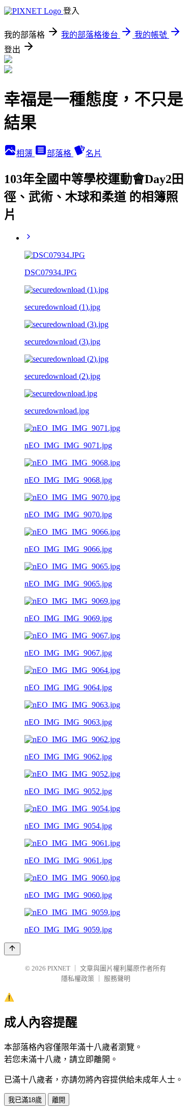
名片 (94, 153)
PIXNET (58, 968)
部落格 (60, 153)
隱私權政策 (77, 978)
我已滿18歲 (25, 1100)
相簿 (25, 153)
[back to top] (12, 949)
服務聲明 (117, 978)
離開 (58, 1100)
